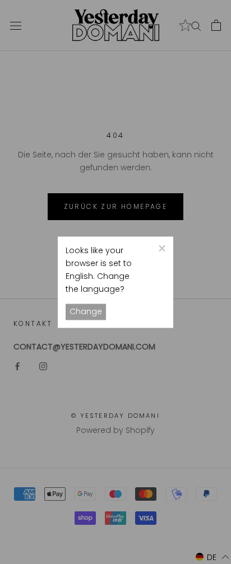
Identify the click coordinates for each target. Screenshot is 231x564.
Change (86, 311)
